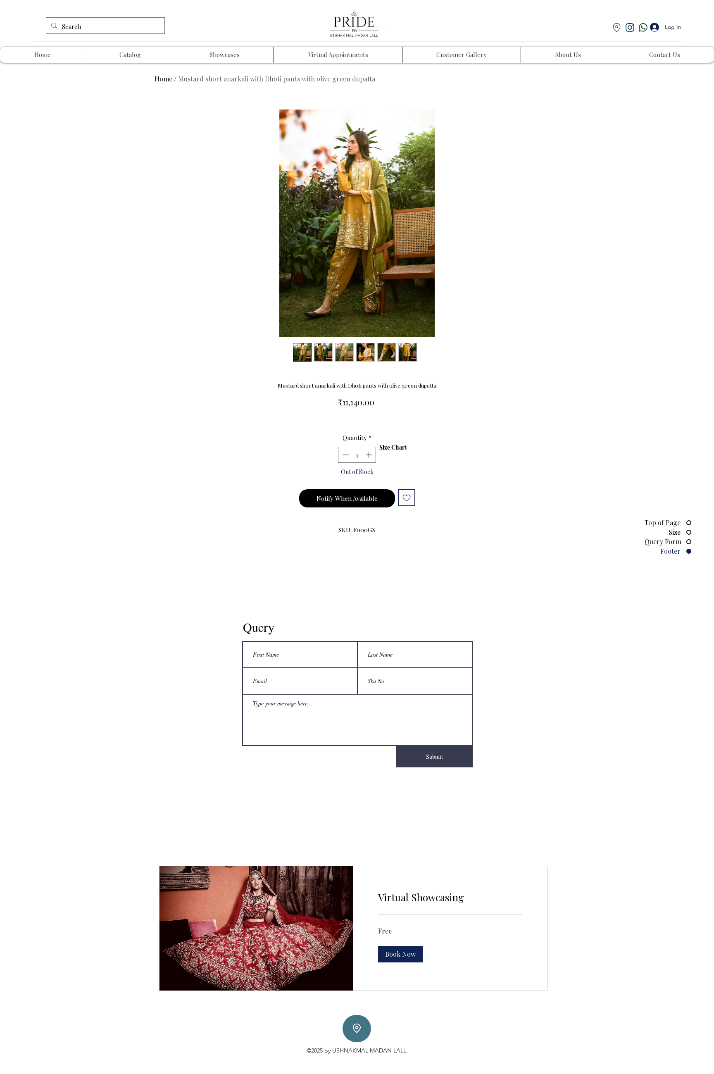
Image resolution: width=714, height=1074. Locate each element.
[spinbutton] (357, 454)
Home (163, 78)
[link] (450, 897)
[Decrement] (344, 454)
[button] (400, 954)
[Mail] (629, 27)
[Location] (357, 1028)
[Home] (616, 27)
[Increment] (369, 454)
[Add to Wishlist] (406, 497)
